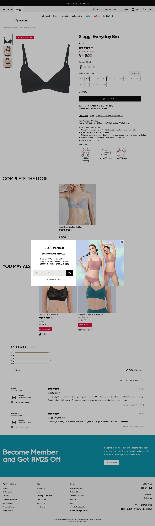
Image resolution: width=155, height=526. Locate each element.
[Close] (122, 242)
